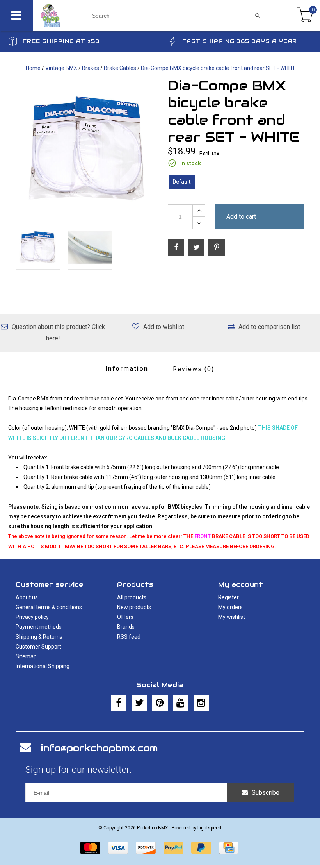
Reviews (193, 369)
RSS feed (128, 637)
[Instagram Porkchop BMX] (201, 703)
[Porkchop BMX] (58, 15)
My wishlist (231, 617)
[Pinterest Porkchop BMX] (160, 703)
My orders (230, 607)
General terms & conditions (49, 607)
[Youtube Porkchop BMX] (180, 703)
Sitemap (26, 656)
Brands (126, 627)
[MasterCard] (90, 848)
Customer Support (38, 646)
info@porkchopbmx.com (99, 748)
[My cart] (305, 15)
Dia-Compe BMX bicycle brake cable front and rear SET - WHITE (218, 68)
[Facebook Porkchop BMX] (118, 703)
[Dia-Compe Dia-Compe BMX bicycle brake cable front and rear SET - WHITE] (88, 149)
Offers (125, 617)
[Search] (257, 15)
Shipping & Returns (39, 637)
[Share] (176, 247)
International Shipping (42, 666)
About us (27, 597)
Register (228, 597)
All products (131, 597)
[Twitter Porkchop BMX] (139, 703)
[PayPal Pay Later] (201, 848)
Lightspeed (209, 828)
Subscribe (265, 792)
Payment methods (39, 627)
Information (127, 368)
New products (134, 607)
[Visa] (118, 848)
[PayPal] (173, 848)
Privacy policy (32, 617)
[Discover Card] (146, 848)
